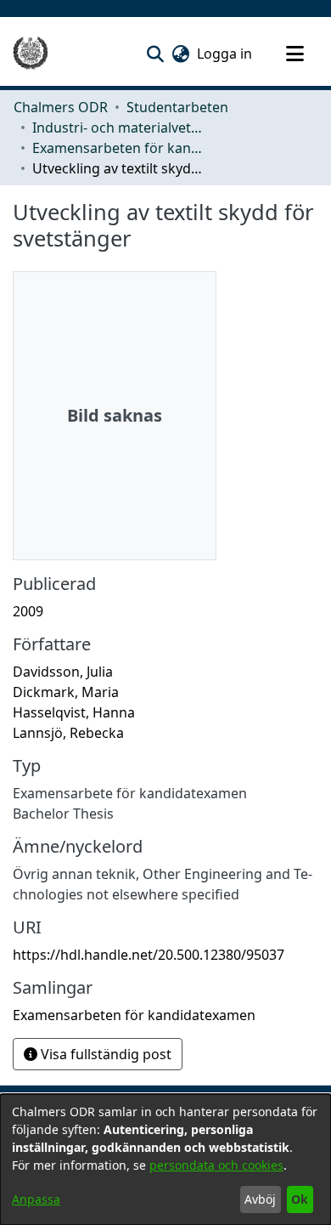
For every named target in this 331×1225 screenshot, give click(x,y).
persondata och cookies (216, 1165)
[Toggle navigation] (294, 53)
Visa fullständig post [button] (104, 1054)
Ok (299, 1199)
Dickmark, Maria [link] (66, 692)
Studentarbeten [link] (177, 107)
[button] (155, 53)
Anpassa (36, 1199)
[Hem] (30, 54)
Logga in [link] (225, 53)
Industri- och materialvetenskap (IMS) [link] (117, 127)
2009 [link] (28, 611)
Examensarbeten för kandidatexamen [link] (117, 148)
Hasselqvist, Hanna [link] (74, 712)
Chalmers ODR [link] (61, 107)
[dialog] (165, 1159)
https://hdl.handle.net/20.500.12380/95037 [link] (148, 954)
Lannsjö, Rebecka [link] (68, 732)
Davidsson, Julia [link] (63, 671)
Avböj (260, 1199)
